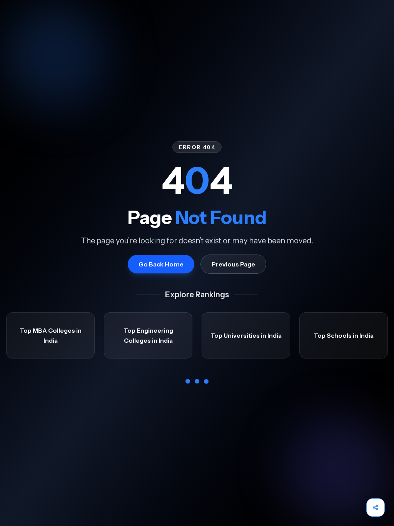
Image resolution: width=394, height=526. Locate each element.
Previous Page (233, 264)
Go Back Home (161, 264)
